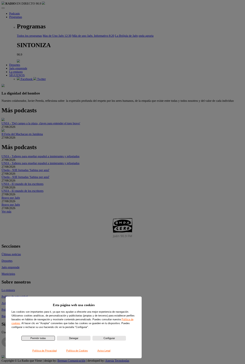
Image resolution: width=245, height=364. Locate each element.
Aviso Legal (103, 350)
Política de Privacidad (44, 350)
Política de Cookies (77, 350)
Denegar (73, 338)
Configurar (109, 338)
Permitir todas (38, 338)
